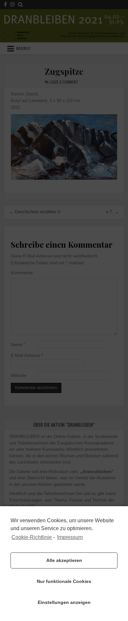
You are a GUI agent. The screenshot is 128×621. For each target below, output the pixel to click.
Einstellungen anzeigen (64, 602)
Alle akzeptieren (64, 560)
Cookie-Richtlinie (31, 537)
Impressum (70, 537)
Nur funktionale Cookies (64, 581)
